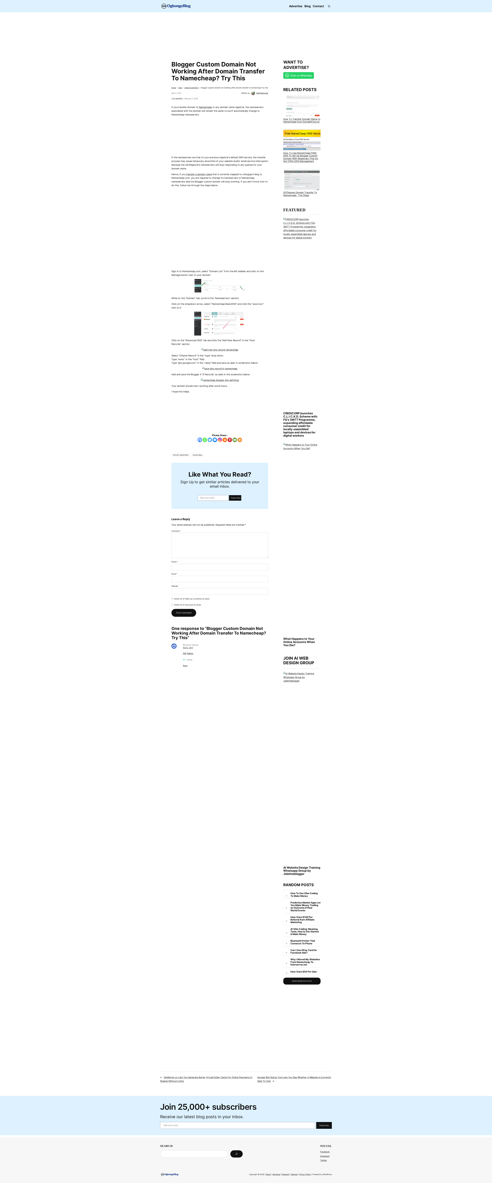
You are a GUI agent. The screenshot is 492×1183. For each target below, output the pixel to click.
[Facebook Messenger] (215, 440)
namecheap (197, 455)
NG (184, 653)
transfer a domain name (199, 174)
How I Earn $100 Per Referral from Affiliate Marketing (302, 920)
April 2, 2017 (188, 648)
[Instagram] (220, 440)
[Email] (235, 440)
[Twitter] (210, 440)
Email (174, 574)
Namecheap (205, 107)
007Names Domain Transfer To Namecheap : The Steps (300, 194)
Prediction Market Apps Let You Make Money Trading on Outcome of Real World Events (305, 906)
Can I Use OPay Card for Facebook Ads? (303, 951)
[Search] (236, 1154)
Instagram (325, 1156)
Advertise (276, 1174)
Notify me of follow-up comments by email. (192, 599)
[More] (240, 440)
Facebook (325, 1151)
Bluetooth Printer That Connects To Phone (302, 942)
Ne (188, 653)
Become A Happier (190, 645)
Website (174, 586)
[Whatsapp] (205, 440)
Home (173, 88)
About (268, 1174)
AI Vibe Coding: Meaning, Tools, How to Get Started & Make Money (304, 932)
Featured (285, 1174)
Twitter (323, 1160)
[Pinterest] (230, 440)
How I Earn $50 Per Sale (303, 971)
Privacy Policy (305, 1174)
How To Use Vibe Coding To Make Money (304, 894)
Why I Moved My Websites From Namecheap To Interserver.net (305, 962)
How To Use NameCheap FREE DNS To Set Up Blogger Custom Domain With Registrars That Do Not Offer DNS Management (300, 157)
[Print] (225, 440)
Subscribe (235, 498)
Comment (176, 531)
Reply (185, 666)
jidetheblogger (262, 93)
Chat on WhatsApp (301, 75)
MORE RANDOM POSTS (302, 981)
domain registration (181, 455)
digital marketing (191, 88)
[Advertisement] (246, 35)
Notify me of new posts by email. (187, 605)
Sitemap (294, 1174)
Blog (180, 88)
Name (174, 562)
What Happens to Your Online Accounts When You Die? (299, 642)
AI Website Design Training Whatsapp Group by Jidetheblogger (301, 871)
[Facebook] (200, 440)
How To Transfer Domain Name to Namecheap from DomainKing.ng (301, 120)
